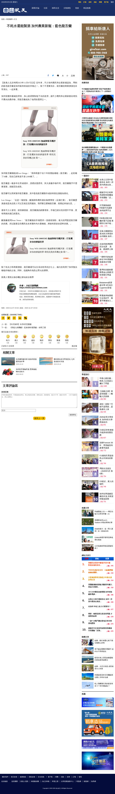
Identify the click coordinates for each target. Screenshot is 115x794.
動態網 (86, 781)
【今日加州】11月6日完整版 (20, 324)
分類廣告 (67, 8)
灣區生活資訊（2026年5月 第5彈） (106, 471)
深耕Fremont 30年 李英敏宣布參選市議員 (106, 445)
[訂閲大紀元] (98, 707)
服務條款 (23, 777)
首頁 (2, 19)
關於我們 (5, 777)
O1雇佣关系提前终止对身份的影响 (106, 458)
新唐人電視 (24, 781)
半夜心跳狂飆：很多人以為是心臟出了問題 (106, 381)
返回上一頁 (39, 418)
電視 (79, 2)
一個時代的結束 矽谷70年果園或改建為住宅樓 (106, 259)
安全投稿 (41, 777)
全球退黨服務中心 (67, 781)
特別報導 (9, 19)
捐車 (90, 2)
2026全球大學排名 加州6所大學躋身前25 (106, 419)
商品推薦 (87, 8)
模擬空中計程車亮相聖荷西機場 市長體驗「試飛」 (106, 195)
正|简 (73, 76)
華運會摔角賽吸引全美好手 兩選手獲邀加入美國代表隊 (106, 298)
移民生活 (55, 8)
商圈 (100, 2)
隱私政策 (32, 777)
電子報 (106, 2)
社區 (45, 8)
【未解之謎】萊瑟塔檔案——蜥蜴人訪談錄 (106, 393)
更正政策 (14, 777)
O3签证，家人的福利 (106, 482)
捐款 (95, 2)
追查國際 (14, 781)
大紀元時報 (45, 781)
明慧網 (78, 781)
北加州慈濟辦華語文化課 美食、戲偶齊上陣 (106, 246)
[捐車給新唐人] (98, 79)
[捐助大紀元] (98, 748)
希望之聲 (55, 781)
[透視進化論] (98, 370)
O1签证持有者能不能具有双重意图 (106, 432)
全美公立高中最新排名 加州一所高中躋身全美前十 (106, 182)
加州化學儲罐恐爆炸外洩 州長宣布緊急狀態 (106, 496)
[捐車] (98, 736)
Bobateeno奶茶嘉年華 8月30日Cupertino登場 (106, 285)
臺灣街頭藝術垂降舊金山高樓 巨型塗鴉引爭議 (106, 272)
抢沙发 (74, 346)
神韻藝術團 (35, 781)
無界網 (93, 781)
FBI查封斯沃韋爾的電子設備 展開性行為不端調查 (106, 221)
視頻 (77, 8)
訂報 (84, 2)
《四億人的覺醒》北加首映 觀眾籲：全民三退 (27, 327)
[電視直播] (98, 769)
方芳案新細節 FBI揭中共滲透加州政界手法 (106, 208)
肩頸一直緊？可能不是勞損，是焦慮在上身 (106, 406)
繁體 (112, 2)
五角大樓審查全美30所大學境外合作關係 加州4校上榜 (106, 234)
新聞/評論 (35, 8)
